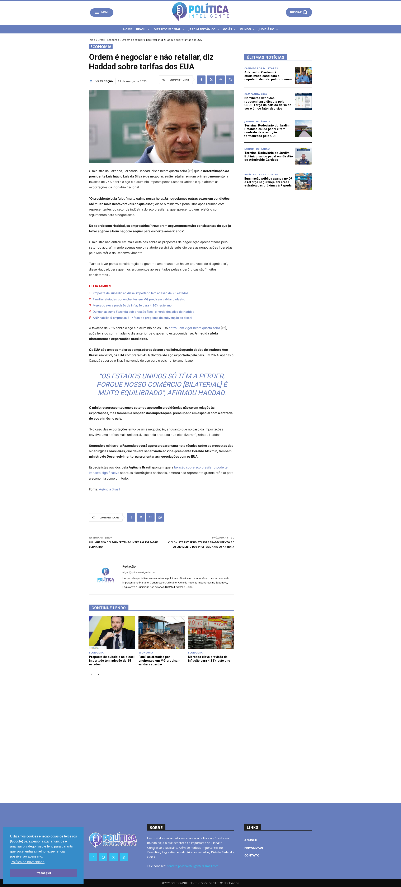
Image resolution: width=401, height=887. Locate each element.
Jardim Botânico (257, 121)
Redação (106, 81)
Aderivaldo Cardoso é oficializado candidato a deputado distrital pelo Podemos (268, 75)
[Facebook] (201, 79)
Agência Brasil (109, 489)
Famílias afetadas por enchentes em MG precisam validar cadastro (139, 299)
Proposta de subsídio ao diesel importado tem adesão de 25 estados (140, 293)
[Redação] (91, 81)
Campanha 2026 (255, 94)
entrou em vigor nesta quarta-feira (194, 328)
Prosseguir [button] (43, 872)
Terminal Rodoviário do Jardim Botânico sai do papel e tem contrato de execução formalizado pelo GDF (266, 131)
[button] (299, 12)
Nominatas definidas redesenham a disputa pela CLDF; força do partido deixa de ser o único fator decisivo (267, 103)
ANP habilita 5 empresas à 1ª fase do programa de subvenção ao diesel (142, 317)
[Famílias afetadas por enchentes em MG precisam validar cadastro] (161, 632)
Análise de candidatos (261, 174)
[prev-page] (91, 674)
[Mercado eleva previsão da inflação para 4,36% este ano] (211, 632)
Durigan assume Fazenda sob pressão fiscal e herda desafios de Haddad (143, 311)
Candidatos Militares (261, 68)
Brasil (101, 40)
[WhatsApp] (230, 79)
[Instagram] (103, 857)
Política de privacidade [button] (27, 862)
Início (92, 40)
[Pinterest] (220, 79)
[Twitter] (211, 79)
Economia (113, 40)
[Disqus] (161, 739)
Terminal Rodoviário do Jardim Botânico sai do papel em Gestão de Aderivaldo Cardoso (268, 156)
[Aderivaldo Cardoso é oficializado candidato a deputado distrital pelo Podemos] (303, 75)
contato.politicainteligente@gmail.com (192, 866)
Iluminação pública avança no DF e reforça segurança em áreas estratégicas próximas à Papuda (268, 182)
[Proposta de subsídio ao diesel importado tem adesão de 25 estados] (112, 632)
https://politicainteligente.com (138, 572)
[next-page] (98, 674)
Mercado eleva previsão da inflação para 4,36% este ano (132, 305)
